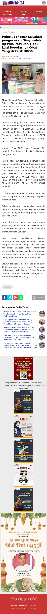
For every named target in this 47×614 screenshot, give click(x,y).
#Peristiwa (7, 287)
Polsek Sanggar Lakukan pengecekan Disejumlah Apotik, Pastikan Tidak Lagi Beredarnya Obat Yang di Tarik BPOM (22, 44)
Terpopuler (8, 14)
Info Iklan (32, 605)
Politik (23, 11)
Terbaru (39, 11)
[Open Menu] (44, 3)
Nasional (8, 11)
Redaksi (14, 605)
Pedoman (23, 605)
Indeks (23, 14)
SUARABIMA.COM (29, 609)
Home (4, 32)
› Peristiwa (11, 32)
